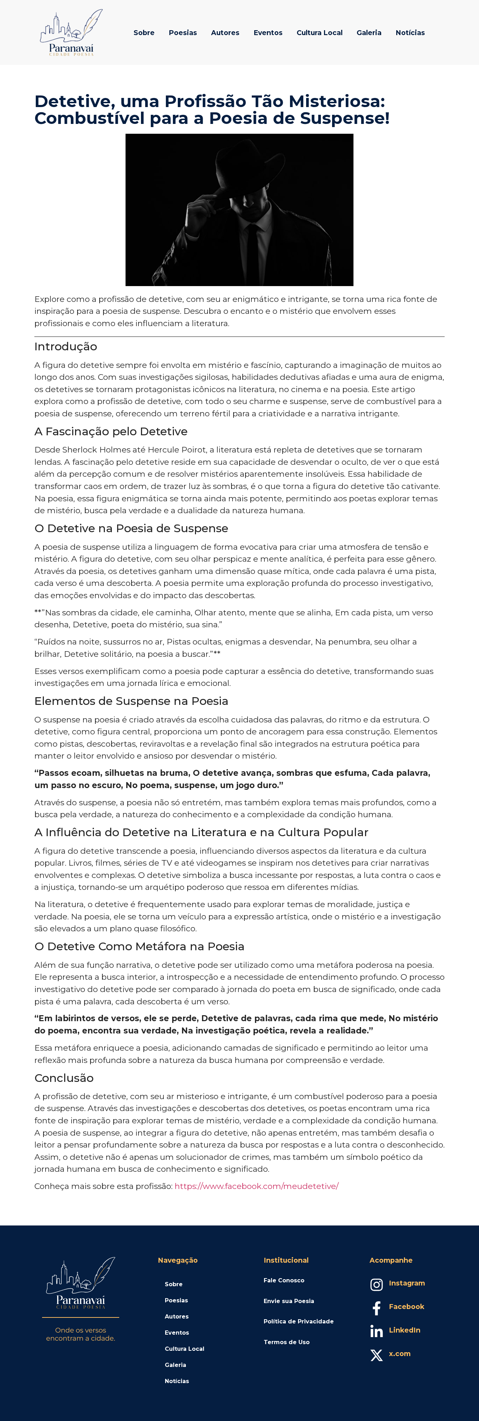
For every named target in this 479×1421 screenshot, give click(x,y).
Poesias (183, 32)
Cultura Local (320, 32)
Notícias (410, 32)
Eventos (268, 32)
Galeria (369, 32)
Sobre (144, 32)
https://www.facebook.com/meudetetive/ (257, 1186)
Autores (225, 32)
